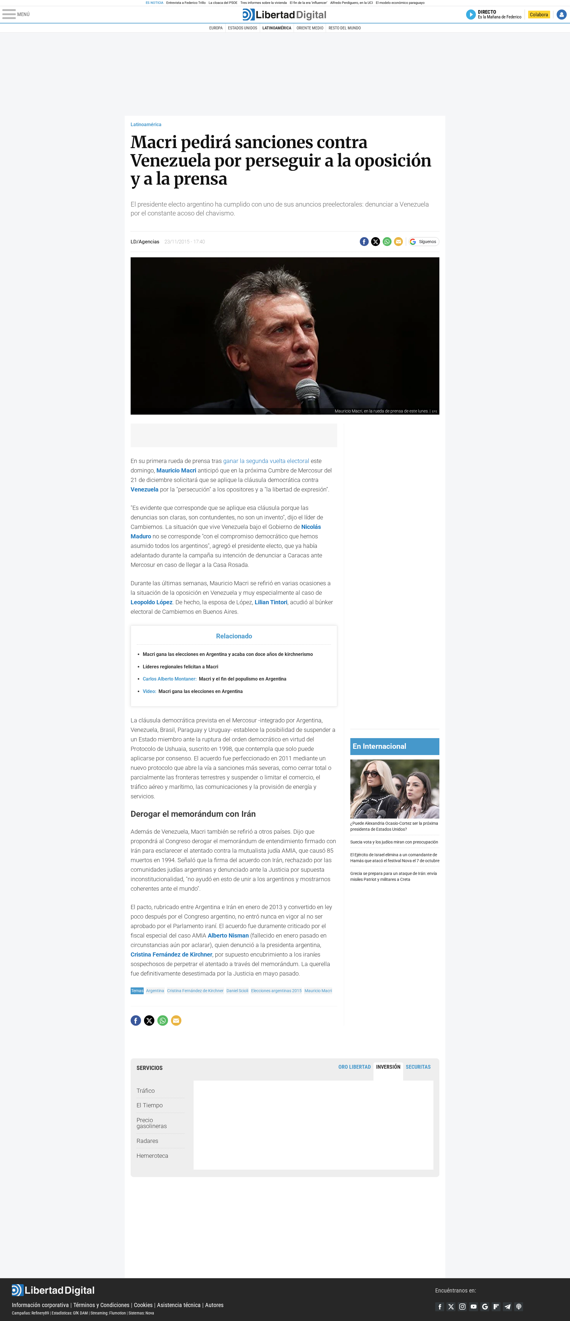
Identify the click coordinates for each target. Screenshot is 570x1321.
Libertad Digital (223, 1290)
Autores (214, 1305)
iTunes (518, 1306)
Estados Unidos (242, 28)
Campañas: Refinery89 (30, 1313)
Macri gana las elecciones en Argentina (193, 691)
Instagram (462, 1306)
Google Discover (484, 1306)
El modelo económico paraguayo (400, 3)
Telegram (507, 1306)
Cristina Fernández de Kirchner (171, 954)
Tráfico (146, 1090)
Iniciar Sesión (562, 14)
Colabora (539, 15)
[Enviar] (387, 241)
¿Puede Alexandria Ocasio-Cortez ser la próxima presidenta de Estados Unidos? (394, 826)
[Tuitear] (375, 241)
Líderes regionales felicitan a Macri (180, 667)
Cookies (143, 1305)
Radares (147, 1140)
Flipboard (496, 1306)
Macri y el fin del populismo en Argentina (214, 679)
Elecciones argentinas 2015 (276, 990)
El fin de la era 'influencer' (308, 3)
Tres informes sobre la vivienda (263, 3)
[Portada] (284, 14)
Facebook (439, 1306)
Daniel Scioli (237, 990)
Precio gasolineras (152, 1123)
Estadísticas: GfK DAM (70, 1313)
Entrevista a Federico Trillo (185, 3)
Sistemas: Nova (141, 1313)
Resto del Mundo (345, 28)
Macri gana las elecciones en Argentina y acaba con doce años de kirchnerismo (228, 654)
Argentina (155, 990)
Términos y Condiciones (101, 1305)
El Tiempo (150, 1105)
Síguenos (427, 242)
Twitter (450, 1306)
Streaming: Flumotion (108, 1313)
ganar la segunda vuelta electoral (266, 460)
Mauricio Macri (318, 990)
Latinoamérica (276, 28)
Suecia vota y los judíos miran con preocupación (394, 842)
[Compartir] (364, 241)
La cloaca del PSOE (223, 3)
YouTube (473, 1306)
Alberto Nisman (228, 935)
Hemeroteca (152, 1155)
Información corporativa (40, 1305)
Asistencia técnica (179, 1305)
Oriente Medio (310, 28)
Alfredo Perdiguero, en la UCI (351, 3)
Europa (216, 28)
